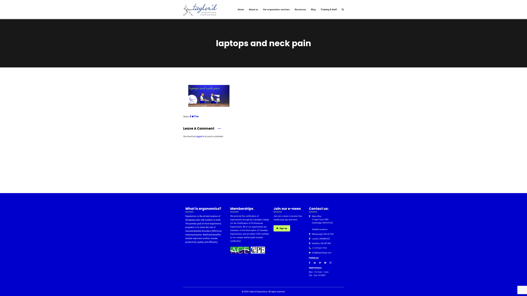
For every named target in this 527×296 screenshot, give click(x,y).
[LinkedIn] (197, 116)
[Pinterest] (195, 116)
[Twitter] (193, 116)
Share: (186, 116)
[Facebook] (190, 116)
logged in (200, 136)
